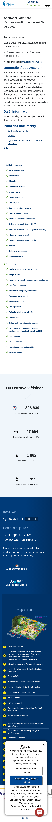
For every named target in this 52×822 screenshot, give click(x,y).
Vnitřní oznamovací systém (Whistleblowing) (27, 230)
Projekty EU (14, 203)
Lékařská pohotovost (17, 285)
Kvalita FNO (14, 176)
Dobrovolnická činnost (18, 213)
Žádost (11, 136)
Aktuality (12, 181)
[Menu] (47, 3)
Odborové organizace (18, 251)
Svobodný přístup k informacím (22, 219)
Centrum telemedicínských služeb (23, 240)
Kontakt (12, 246)
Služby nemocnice (16, 301)
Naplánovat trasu (17, 569)
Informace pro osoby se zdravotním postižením (28, 280)
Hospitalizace (14, 275)
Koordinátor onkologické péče (21, 347)
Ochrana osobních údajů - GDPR (22, 224)
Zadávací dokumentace (19, 131)
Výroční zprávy (15, 192)
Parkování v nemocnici (18, 296)
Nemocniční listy (16, 197)
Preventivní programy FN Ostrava (23, 291)
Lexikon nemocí (15, 342)
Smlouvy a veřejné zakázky (20, 208)
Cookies (26, 818)
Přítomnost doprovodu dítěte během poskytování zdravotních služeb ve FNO (25, 329)
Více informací (26, 803)
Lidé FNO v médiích (17, 187)
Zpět (6, 147)
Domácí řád (14, 318)
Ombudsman (14, 336)
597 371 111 (15, 518)
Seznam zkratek (15, 352)
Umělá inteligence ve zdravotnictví (23, 269)
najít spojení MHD (16, 585)
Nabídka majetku (16, 256)
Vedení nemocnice (16, 170)
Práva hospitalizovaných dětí (21, 312)
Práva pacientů (15, 307)
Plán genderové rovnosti (19, 235)
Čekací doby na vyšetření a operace (23, 323)
